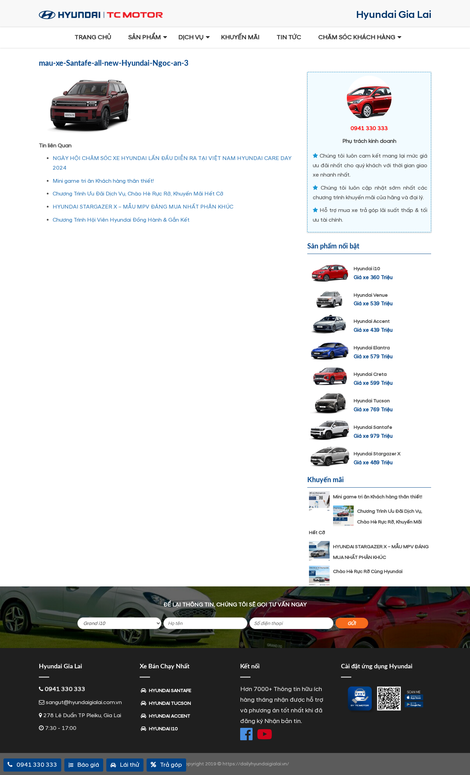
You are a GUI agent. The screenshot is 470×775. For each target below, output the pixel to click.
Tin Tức (289, 37)
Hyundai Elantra (372, 348)
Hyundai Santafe (373, 427)
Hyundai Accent (372, 321)
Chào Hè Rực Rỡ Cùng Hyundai (368, 571)
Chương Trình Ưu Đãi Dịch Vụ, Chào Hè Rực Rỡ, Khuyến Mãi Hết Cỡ (138, 193)
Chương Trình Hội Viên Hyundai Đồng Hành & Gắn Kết (121, 219)
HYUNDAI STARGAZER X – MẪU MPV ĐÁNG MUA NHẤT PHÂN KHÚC (143, 206)
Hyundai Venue (371, 295)
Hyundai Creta (370, 374)
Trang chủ (93, 37)
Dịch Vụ (191, 37)
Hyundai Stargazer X (377, 454)
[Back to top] (460, 758)
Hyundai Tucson (372, 401)
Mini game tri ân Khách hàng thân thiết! (103, 181)
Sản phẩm (144, 37)
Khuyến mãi (240, 37)
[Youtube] (264, 734)
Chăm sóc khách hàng (356, 37)
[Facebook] (246, 734)
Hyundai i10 (367, 269)
